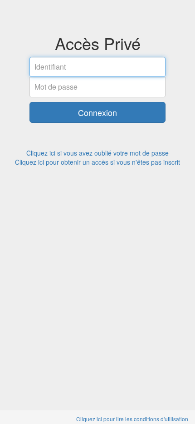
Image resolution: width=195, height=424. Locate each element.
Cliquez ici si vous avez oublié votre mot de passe (97, 152)
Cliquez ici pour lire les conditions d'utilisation (132, 419)
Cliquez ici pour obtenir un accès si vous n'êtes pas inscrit (97, 162)
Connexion (97, 112)
